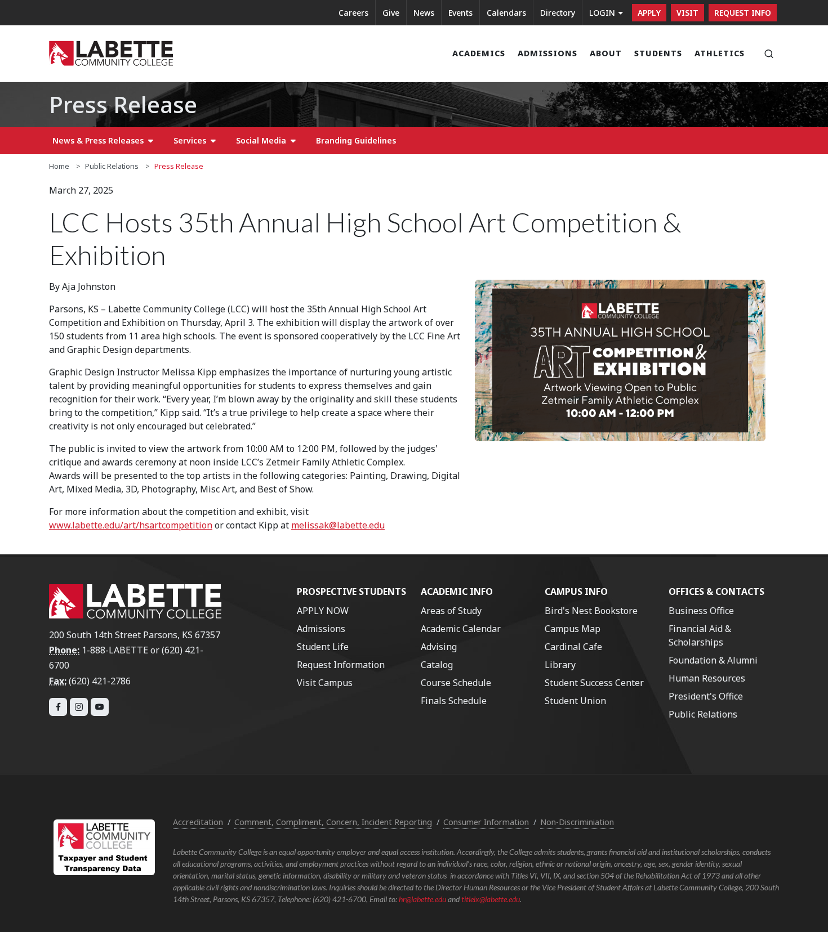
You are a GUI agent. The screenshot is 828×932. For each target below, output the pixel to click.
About (606, 53)
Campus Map (572, 628)
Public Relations (112, 166)
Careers (353, 12)
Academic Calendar (461, 628)
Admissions (547, 53)
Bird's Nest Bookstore (591, 610)
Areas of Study (451, 610)
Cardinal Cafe (573, 646)
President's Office (706, 696)
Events (460, 12)
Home (59, 166)
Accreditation (198, 822)
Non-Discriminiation (577, 822)
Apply (649, 12)
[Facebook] (58, 707)
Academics (478, 53)
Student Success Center (594, 682)
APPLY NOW (323, 610)
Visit (687, 12)
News (423, 12)
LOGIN (602, 12)
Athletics (720, 53)
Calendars (506, 12)
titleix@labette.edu (490, 899)
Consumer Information (486, 822)
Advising (439, 646)
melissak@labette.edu (338, 525)
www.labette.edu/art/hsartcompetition (130, 525)
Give (390, 12)
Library (560, 664)
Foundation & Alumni (713, 660)
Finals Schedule (454, 700)
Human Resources (707, 678)
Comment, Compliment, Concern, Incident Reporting (333, 822)
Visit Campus (325, 682)
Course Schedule (456, 682)
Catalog (437, 664)
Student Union (575, 700)
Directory (557, 12)
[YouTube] (100, 707)
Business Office (701, 610)
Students (658, 53)
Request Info (742, 12)
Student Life (323, 646)
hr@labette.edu (422, 899)
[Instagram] (79, 707)
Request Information (341, 664)
